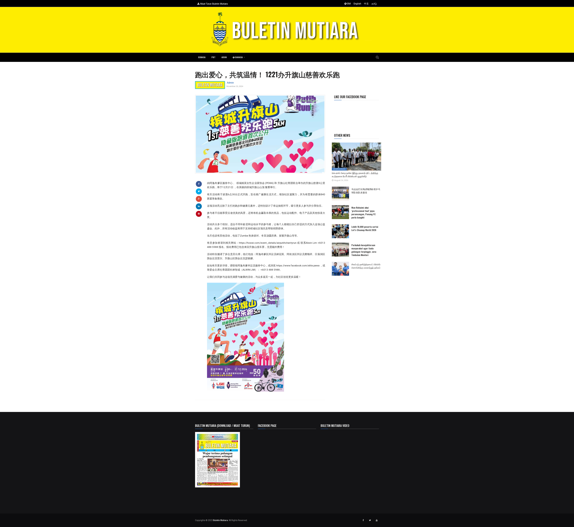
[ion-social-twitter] (370, 520)
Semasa (202, 57)
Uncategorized (339, 169)
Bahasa (239, 57)
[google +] (199, 199)
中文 (366, 3)
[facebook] (198, 184)
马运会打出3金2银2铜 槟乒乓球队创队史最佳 (365, 190)
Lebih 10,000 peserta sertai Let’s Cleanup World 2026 (364, 228)
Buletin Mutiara (220, 520)
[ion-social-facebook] (363, 520)
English (357, 3)
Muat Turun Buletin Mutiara (214, 3)
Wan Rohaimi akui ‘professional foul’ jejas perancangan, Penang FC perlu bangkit (363, 212)
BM (348, 3)
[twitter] (199, 191)
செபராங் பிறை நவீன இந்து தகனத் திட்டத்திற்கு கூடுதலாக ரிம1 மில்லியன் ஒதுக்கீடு (355, 174)
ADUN (224, 57)
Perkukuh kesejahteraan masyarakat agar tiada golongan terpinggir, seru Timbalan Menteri (363, 250)
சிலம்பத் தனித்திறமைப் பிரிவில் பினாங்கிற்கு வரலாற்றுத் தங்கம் (365, 266)
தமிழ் (374, 3)
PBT (214, 57)
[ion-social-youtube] (376, 520)
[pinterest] (199, 214)
